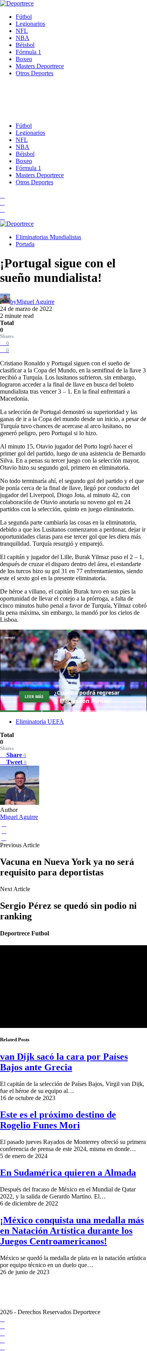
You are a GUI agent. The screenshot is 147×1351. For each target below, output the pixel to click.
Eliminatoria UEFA (40, 721)
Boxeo (24, 59)
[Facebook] (2, 195)
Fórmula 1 (28, 52)
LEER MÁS (34, 696)
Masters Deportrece (40, 66)
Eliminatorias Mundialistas (48, 237)
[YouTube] (2, 202)
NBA (22, 38)
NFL (22, 30)
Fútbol (24, 16)
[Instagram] (2, 209)
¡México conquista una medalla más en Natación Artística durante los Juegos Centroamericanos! (72, 1230)
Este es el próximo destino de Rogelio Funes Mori (58, 1119)
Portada (25, 244)
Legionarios (30, 23)
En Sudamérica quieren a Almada (68, 1173)
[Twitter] (2, 216)
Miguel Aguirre (19, 817)
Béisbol (25, 45)
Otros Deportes (34, 73)
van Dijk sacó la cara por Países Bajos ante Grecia (64, 1061)
